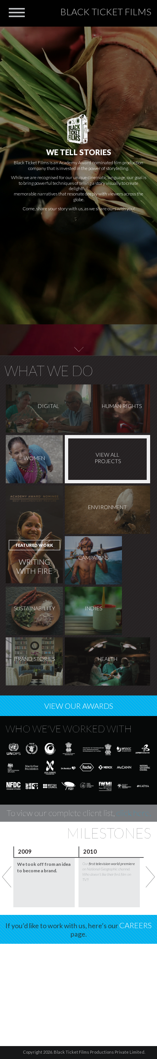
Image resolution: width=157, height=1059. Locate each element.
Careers (135, 925)
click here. (133, 813)
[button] (17, 11)
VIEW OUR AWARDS (78, 705)
